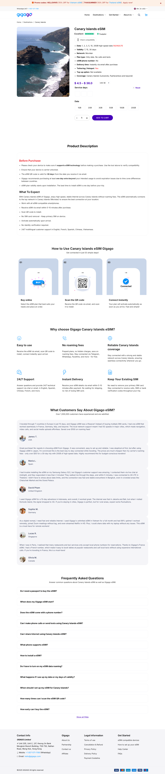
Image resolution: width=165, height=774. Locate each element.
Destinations (98, 15)
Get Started (113, 15)
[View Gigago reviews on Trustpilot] (90, 33)
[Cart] (146, 15)
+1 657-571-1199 (33, 9)
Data (77, 101)
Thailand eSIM (115, 2)
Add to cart (102, 118)
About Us (128, 15)
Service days (81, 87)
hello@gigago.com (33, 756)
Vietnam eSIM (76, 2)
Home (87, 15)
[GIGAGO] (25, 15)
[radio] (77, 93)
